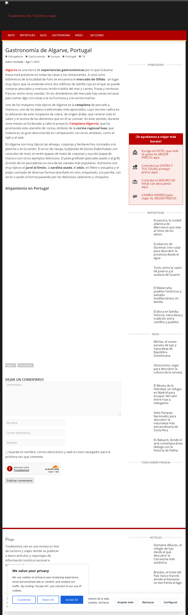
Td (83, 56)
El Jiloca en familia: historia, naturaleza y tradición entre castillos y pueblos (168, 317)
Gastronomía (36, 56)
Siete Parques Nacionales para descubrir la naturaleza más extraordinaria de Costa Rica (166, 421)
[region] (47, 586)
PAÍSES (78, 37)
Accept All (72, 599)
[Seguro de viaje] (156, 98)
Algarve (11, 365)
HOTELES (156, 537)
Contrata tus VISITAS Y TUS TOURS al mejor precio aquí (157, 168)
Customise (24, 599)
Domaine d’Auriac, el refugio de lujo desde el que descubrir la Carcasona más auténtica (168, 554)
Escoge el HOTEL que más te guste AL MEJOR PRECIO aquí (160, 154)
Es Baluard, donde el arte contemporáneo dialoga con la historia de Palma (168, 445)
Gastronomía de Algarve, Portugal (48, 50)
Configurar (171, 602)
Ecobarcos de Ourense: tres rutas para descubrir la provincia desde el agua (167, 251)
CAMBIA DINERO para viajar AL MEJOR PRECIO (159, 196)
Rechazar (148, 602)
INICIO (11, 35)
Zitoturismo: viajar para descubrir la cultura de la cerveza (168, 368)
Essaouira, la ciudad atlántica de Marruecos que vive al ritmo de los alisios (167, 227)
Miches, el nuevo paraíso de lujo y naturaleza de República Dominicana (165, 349)
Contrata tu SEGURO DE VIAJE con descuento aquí (158, 183)
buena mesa (25, 365)
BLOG (43, 35)
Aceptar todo (125, 602)
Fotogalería (15, 56)
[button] (178, 35)
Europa (55, 56)
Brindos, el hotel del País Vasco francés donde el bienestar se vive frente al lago (168, 577)
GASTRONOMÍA (61, 35)
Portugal (70, 56)
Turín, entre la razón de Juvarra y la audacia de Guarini (168, 271)
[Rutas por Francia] (156, 493)
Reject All (48, 599)
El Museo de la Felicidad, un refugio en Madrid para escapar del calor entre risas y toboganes (168, 394)
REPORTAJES (27, 35)
